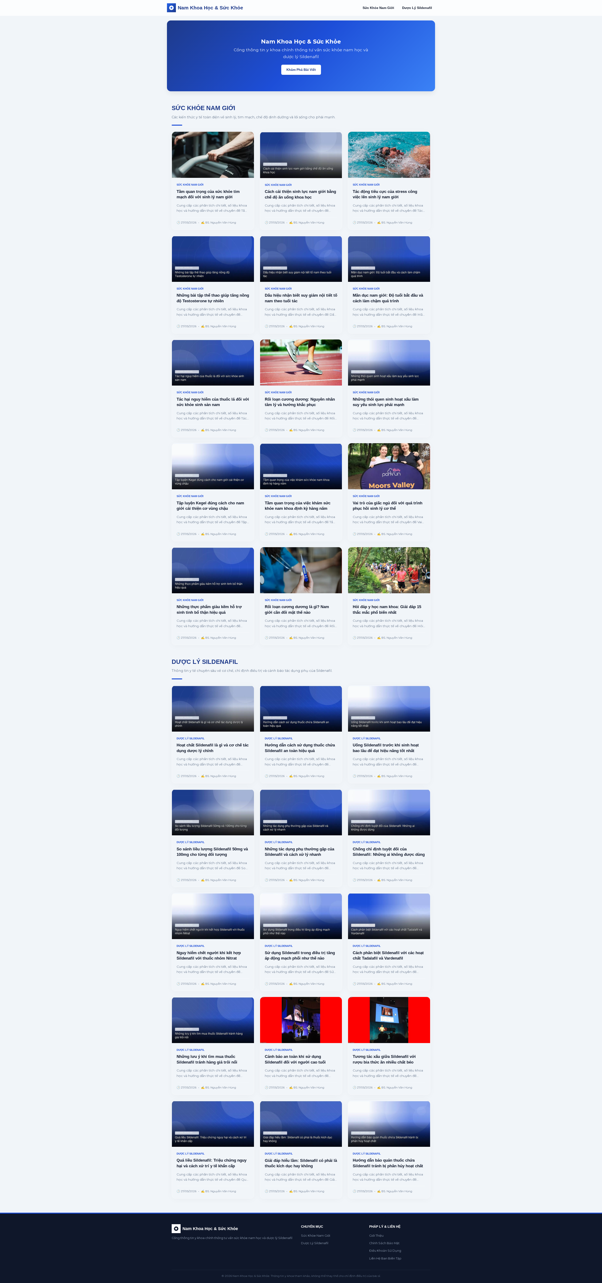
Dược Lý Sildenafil (417, 8)
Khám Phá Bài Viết (301, 70)
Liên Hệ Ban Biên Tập (385, 1258)
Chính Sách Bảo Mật (384, 1243)
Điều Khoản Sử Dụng (385, 1250)
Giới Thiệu (376, 1235)
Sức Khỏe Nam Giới (378, 8)
